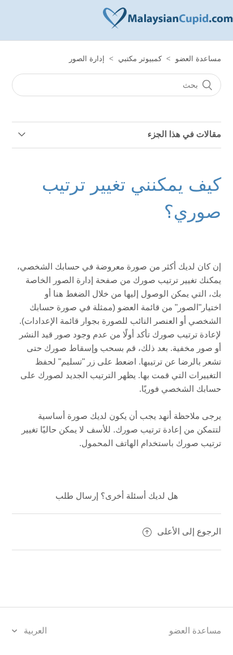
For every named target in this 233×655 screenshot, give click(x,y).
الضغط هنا (71, 293)
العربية (34, 630)
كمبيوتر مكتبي (140, 58)
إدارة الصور (87, 58)
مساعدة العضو (198, 58)
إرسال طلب (76, 495)
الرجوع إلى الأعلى (189, 531)
